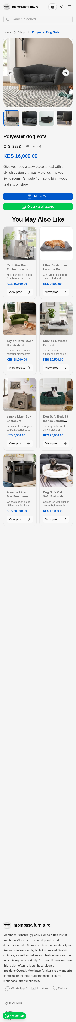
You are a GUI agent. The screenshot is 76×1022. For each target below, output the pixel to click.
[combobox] (38, 19)
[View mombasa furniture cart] (52, 6)
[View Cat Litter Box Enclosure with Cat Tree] (19, 243)
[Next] (65, 72)
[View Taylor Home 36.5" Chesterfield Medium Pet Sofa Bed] (19, 318)
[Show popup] (71, 19)
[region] (38, 73)
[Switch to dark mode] (61, 6)
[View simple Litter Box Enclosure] (19, 394)
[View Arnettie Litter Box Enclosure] (19, 470)
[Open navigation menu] (69, 6)
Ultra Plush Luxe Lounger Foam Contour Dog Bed (55, 269)
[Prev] (10, 72)
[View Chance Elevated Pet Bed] (56, 318)
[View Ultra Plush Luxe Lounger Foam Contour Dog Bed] (56, 243)
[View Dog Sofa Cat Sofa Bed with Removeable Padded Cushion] (56, 470)
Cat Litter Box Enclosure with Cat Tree (17, 269)
